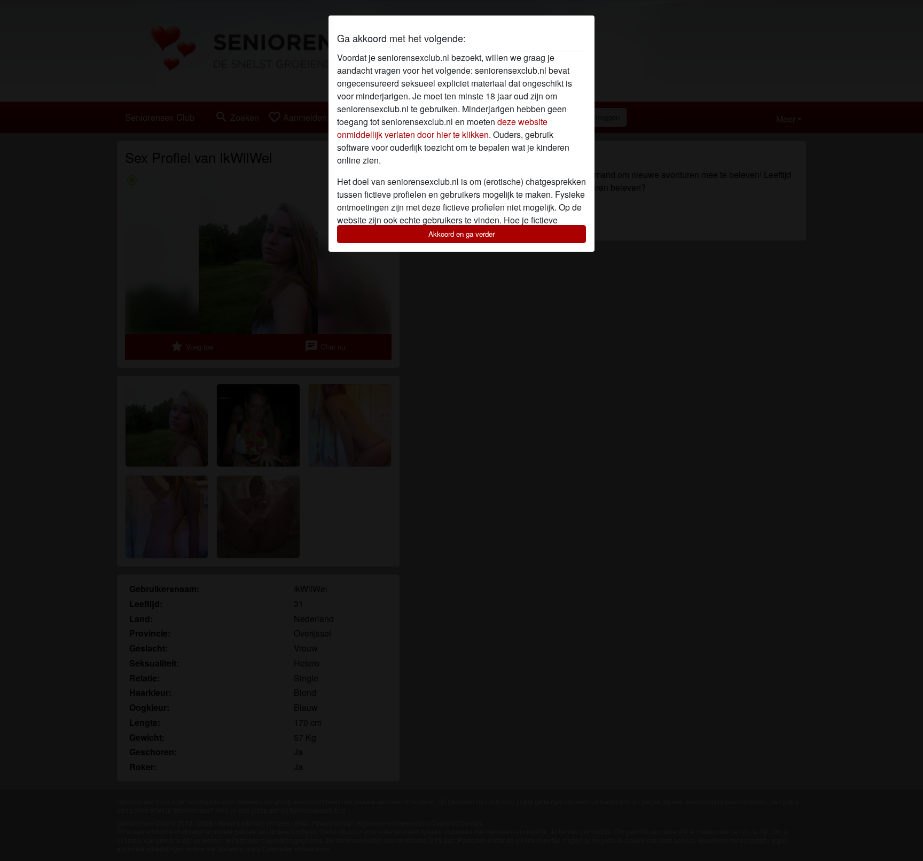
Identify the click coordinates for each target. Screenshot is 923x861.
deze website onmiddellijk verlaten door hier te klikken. (442, 128)
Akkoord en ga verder (461, 234)
